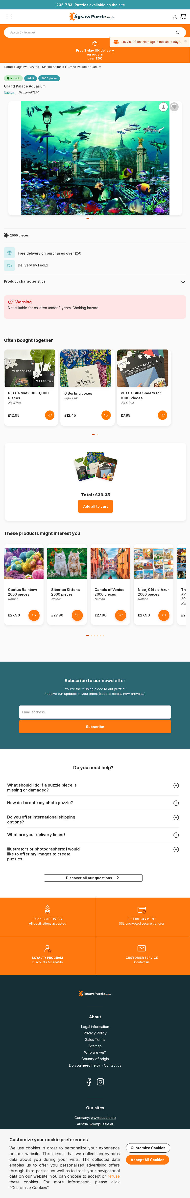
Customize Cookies (148, 1148)
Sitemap (95, 1046)
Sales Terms (95, 1039)
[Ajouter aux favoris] (174, 107)
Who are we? (95, 1052)
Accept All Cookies (148, 1160)
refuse (114, 1176)
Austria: (95, 1124)
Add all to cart (95, 506)
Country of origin (95, 1059)
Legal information (95, 1026)
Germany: (95, 1117)
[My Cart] (183, 17)
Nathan (9, 92)
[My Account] (175, 17)
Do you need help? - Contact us (95, 1065)
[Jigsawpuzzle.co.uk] (92, 17)
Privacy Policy (95, 1033)
